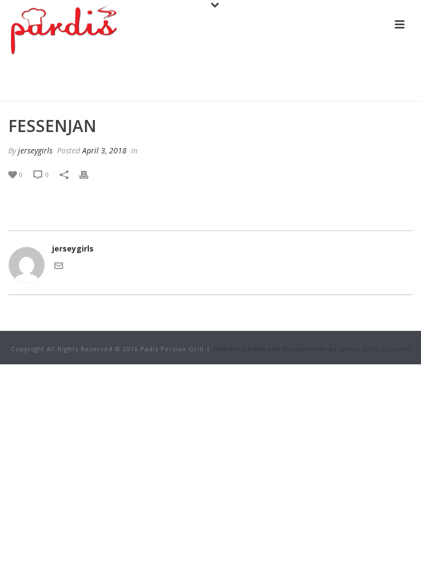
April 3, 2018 (104, 150)
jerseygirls (35, 150)
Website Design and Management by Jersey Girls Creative (312, 349)
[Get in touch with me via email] (58, 267)
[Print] (89, 174)
